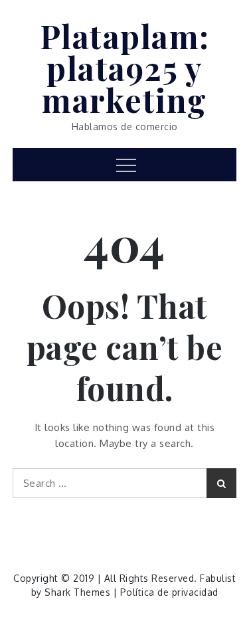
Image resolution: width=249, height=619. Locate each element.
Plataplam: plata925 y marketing (125, 68)
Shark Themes (79, 592)
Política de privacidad (169, 592)
